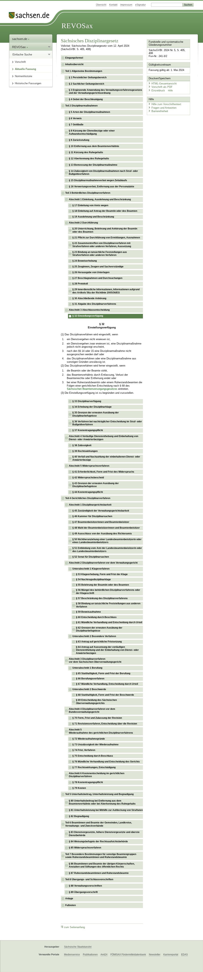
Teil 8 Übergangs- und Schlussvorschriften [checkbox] (89, 879)
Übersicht (101, 4)
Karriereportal (170, 954)
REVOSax (77, 26)
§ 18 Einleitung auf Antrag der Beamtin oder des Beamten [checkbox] (104, 211)
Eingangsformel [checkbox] (74, 57)
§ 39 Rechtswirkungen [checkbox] (85, 451)
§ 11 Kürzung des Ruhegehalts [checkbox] (86, 152)
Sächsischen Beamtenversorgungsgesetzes (92, 389)
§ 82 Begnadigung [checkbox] (79, 816)
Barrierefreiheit (159, 111)
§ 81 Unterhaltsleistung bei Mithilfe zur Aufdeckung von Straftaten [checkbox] (106, 810)
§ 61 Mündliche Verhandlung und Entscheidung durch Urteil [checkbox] (109, 622)
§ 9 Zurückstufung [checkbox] (79, 140)
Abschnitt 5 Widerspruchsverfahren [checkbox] (89, 465)
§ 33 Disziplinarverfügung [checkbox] (86, 401)
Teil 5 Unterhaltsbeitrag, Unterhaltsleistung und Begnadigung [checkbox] (99, 794)
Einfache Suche (22, 54)
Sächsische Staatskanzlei (78, 946)
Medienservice (72, 954)
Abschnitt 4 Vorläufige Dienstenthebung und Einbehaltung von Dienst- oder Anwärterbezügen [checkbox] (103, 438)
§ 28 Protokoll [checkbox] (80, 283)
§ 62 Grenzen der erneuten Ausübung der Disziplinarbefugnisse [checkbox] (99, 629)
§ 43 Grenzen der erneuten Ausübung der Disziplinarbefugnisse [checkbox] (95, 485)
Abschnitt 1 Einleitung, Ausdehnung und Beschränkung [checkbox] (100, 199)
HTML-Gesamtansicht (164, 83)
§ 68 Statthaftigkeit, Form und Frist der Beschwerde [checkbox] (105, 694)
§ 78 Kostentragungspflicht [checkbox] (87, 782)
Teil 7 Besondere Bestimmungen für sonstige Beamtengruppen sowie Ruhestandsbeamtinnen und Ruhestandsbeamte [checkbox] (100, 856)
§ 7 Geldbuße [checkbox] (76, 124)
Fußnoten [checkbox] (70, 905)
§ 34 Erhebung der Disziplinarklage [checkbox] (92, 406)
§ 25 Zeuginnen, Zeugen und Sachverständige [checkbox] (98, 266)
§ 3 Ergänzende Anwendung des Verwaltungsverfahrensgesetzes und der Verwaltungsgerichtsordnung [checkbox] (105, 92)
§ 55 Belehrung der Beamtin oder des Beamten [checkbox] (102, 584)
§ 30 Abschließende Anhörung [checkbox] (89, 298)
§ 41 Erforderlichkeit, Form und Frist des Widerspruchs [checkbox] (103, 471)
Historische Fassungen (28, 83)
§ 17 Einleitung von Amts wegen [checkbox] (90, 205)
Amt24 (104, 954)
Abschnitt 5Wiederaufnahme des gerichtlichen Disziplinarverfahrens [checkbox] (101, 731)
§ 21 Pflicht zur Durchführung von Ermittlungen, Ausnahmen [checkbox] (106, 237)
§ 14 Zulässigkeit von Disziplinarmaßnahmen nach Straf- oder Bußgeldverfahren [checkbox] (103, 173)
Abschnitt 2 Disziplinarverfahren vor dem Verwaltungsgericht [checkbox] (103, 562)
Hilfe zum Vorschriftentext (166, 104)
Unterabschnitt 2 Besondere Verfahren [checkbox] (94, 636)
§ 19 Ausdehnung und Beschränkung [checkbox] (93, 216)
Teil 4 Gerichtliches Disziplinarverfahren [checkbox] (87, 498)
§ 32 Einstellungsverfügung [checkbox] (87, 315)
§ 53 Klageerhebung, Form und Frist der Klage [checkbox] (102, 574)
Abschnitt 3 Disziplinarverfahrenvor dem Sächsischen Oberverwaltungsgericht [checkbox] (95, 660)
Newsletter (154, 954)
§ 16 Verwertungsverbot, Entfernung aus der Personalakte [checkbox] (101, 186)
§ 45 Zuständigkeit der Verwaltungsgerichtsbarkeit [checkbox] (100, 510)
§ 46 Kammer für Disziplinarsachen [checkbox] (92, 516)
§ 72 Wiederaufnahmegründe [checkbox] (88, 738)
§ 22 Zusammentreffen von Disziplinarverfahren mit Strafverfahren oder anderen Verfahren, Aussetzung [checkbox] (101, 245)
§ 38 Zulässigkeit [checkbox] (81, 445)
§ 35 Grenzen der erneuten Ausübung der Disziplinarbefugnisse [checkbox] (95, 414)
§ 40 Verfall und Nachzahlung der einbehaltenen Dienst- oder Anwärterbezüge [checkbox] (106, 458)
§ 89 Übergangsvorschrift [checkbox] (83, 892)
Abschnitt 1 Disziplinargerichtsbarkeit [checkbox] (90, 504)
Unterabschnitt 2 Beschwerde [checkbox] (89, 689)
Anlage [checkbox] (69, 898)
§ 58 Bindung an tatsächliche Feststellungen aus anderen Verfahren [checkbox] (108, 605)
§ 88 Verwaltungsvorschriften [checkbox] (85, 885)
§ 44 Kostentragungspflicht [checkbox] (87, 492)
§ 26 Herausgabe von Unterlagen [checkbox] (90, 272)
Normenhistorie (23, 76)
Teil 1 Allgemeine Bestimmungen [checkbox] (83, 71)
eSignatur (140, 4)
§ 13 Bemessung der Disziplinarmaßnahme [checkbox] (93, 164)
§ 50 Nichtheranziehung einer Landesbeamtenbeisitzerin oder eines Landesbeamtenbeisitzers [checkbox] (107, 541)
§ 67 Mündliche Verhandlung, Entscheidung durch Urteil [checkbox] (107, 684)
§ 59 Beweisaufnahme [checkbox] (88, 611)
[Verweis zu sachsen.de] (30, 15)
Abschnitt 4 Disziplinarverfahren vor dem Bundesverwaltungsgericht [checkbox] (92, 711)
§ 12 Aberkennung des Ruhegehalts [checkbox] (89, 158)
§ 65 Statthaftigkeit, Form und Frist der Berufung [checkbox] (103, 673)
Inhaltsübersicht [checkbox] (74, 64)
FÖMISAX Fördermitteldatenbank (128, 954)
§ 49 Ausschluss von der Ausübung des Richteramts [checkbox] (102, 533)
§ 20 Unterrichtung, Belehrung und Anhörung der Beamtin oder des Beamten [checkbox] (104, 230)
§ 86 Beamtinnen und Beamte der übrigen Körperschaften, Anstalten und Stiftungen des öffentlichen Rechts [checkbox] (102, 865)
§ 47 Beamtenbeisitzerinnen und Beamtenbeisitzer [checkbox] (100, 522)
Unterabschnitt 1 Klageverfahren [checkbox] (90, 568)
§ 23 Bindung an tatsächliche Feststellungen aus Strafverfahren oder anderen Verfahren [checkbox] (99, 254)
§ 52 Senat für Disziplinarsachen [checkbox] (90, 556)
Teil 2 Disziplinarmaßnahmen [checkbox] (81, 105)
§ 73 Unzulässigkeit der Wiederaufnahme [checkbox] (95, 744)
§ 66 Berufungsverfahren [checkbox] (90, 678)
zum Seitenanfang (74, 927)
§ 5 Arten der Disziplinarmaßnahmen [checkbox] (89, 112)
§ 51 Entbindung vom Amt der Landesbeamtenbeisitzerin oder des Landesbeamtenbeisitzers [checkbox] (107, 550)
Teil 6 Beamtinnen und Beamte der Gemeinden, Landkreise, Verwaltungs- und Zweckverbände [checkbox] (98, 824)
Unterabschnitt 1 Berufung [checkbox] (87, 667)
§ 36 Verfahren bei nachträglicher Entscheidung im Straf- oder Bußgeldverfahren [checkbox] (107, 423)
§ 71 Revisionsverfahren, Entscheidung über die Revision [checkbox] (104, 723)
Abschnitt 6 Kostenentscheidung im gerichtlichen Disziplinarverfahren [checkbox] (96, 775)
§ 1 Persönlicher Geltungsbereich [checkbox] (87, 77)
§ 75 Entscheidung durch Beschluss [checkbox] (92, 755)
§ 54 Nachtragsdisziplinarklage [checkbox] (93, 579)
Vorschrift (20, 61)
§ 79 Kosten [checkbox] (79, 788)
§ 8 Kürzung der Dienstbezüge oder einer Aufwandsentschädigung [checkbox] (92, 132)
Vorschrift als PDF (161, 86)
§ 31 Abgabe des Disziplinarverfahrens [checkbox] (94, 304)
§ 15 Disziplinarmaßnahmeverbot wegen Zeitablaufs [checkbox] (98, 180)
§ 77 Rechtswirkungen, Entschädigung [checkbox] (94, 767)
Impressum (126, 4)
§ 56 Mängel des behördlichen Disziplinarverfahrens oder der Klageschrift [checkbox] (108, 592)
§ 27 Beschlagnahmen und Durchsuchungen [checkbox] (97, 278)
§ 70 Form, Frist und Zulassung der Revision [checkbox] (97, 718)
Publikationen (90, 954)
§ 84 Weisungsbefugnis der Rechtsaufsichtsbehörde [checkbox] (98, 841)
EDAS (184, 954)
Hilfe (170, 90)
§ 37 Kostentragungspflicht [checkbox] (87, 430)
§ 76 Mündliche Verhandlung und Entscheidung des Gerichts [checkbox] (106, 761)
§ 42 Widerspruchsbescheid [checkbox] (88, 477)
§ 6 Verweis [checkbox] (75, 118)
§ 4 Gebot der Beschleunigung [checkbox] (86, 99)
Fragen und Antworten (163, 107)
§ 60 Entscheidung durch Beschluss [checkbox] (96, 617)
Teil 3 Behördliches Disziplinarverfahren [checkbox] (87, 192)
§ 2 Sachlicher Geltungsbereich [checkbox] (86, 83)
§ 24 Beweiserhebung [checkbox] (84, 260)
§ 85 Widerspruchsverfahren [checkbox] (85, 847)
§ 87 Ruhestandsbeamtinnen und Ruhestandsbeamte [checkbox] (99, 873)
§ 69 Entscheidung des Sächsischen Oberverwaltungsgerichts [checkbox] (96, 702)
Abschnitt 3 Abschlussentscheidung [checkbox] (89, 310)
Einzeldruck (158, 90)
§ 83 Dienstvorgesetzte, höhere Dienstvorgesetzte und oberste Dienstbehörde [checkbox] (104, 834)
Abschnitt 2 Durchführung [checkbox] (83, 222)
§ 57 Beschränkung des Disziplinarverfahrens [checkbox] (102, 598)
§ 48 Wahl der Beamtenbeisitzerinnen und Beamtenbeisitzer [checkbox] (106, 527)
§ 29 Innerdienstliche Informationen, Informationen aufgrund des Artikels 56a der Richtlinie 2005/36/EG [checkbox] (106, 291)
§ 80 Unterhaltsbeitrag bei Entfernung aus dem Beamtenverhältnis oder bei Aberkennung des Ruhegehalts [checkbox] (102, 802)
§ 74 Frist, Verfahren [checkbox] (83, 750)
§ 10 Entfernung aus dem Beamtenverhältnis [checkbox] (94, 146)
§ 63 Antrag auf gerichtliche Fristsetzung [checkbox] (99, 641)
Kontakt (113, 4)
